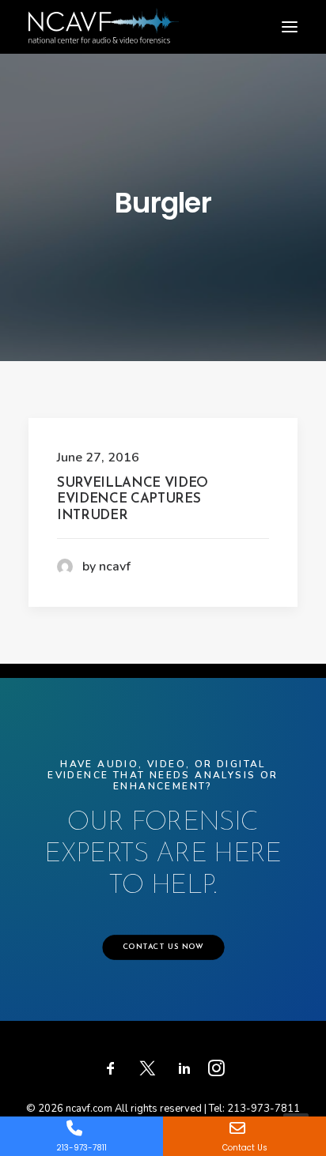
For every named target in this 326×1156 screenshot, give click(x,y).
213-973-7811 (263, 1108)
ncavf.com (89, 1108)
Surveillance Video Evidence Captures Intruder (132, 499)
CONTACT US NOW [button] (162, 948)
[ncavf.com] (103, 16)
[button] (289, 27)
